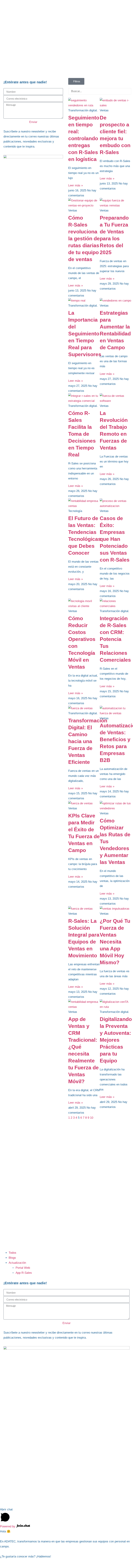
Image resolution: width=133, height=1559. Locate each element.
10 (91, 1117)
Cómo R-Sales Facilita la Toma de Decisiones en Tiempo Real (82, 433)
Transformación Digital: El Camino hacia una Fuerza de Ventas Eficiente (87, 741)
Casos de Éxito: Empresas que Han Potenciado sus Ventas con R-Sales (115, 539)
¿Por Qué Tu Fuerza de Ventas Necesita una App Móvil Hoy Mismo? (115, 941)
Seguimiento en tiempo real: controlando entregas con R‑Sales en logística (83, 138)
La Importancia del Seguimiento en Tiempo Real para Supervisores (84, 333)
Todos (12, 1252)
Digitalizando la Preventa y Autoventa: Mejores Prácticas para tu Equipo (116, 1039)
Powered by (8, 1526)
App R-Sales (24, 1272)
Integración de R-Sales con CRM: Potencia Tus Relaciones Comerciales (115, 639)
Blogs (12, 1257)
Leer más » (75, 185)
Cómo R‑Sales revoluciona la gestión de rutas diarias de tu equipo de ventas (84, 238)
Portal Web (23, 1267)
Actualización (17, 1262)
